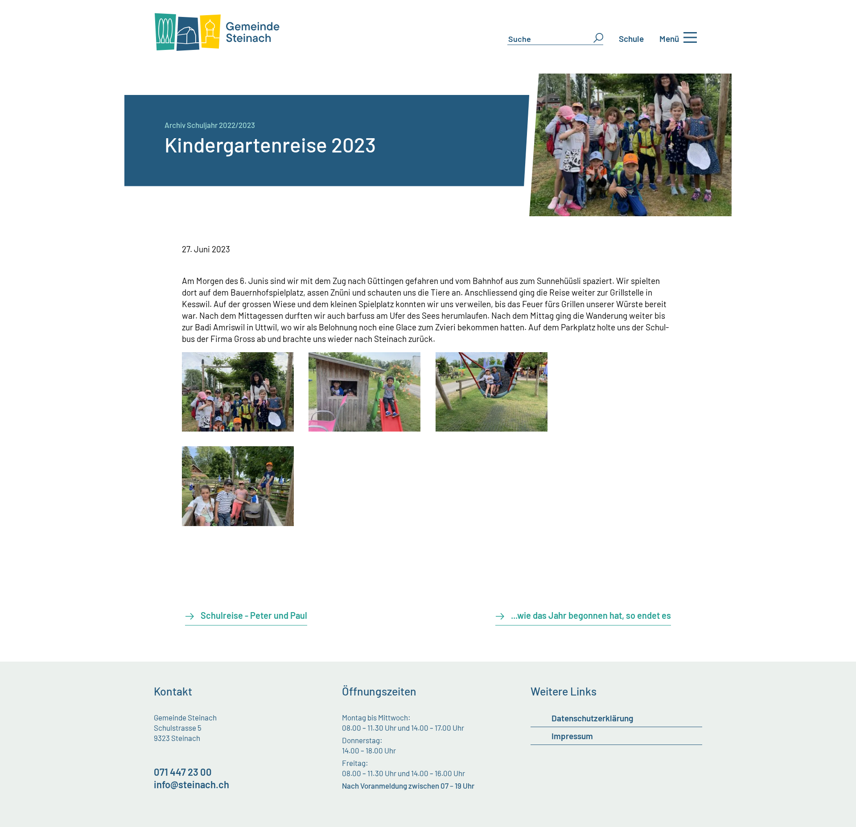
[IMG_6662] (364, 428)
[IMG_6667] (491, 428)
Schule (631, 38)
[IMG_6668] (238, 523)
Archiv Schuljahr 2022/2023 (210, 124)
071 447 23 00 (183, 772)
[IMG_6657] (238, 428)
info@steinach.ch (191, 784)
